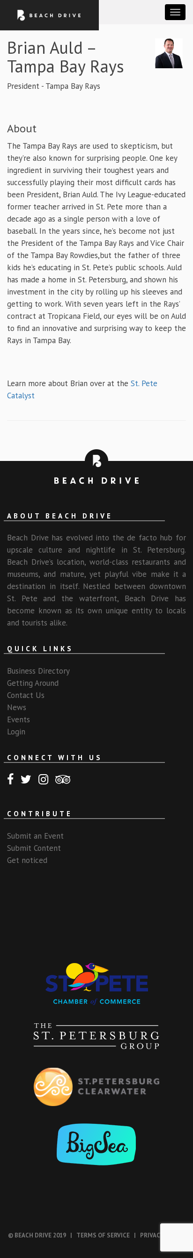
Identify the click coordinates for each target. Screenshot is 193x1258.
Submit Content (34, 848)
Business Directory (38, 671)
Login (16, 731)
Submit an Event (35, 836)
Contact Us (26, 695)
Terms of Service (103, 1235)
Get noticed (27, 860)
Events (18, 719)
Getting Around (33, 683)
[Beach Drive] (49, 14)
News (16, 707)
